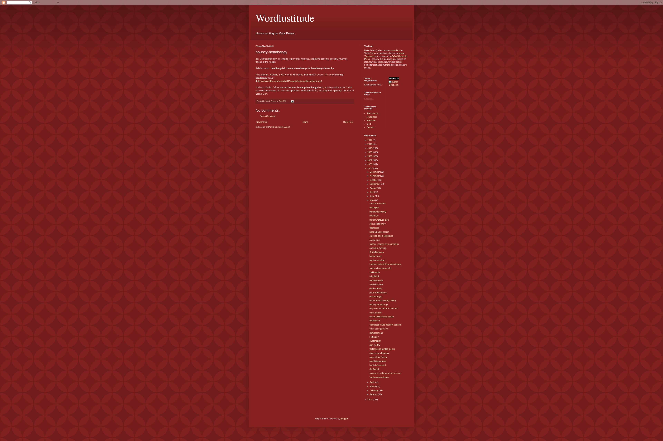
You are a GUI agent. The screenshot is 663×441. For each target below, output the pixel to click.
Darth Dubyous (376, 252)
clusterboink (375, 341)
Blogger (344, 419)
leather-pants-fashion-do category (385, 264)
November (375, 176)
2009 (370, 152)
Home (305, 122)
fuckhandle (374, 272)
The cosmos (372, 113)
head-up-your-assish (379, 232)
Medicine (371, 120)
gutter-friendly (375, 288)
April (372, 382)
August (373, 188)
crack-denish (375, 313)
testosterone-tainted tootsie (382, 349)
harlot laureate (376, 280)
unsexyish (374, 207)
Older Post (348, 122)
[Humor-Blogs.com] (398, 85)
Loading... (369, 99)
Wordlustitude (285, 18)
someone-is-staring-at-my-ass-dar (385, 373)
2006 (370, 164)
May (372, 200)
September (375, 184)
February (374, 390)
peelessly (373, 216)
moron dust (374, 240)
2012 (370, 140)
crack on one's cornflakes (381, 236)
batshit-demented (377, 365)
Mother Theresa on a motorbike (384, 244)
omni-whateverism (378, 357)
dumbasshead (376, 333)
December (375, 172)
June (372, 196)
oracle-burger (375, 296)
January (374, 394)
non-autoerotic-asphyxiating (382, 300)
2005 (370, 168)
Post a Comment (267, 116)
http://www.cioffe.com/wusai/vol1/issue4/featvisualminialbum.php (288, 81)
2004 (370, 399)
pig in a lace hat (376, 260)
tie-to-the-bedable (377, 203)
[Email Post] (292, 101)
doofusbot (374, 369)
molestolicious (376, 284)
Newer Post (261, 122)
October (374, 180)
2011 (370, 144)
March (373, 386)
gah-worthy (374, 345)
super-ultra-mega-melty (380, 268)
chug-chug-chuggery (379, 353)
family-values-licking (379, 377)
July (372, 192)
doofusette (374, 228)
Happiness (372, 117)
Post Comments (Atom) (279, 127)
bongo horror (375, 256)
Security (370, 127)
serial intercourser (377, 361)
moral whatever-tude (379, 220)
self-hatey (374, 337)
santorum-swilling (377, 248)
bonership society (377, 212)
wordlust (396, 50)
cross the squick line (378, 329)
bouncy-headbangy (378, 304)
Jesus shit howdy (377, 224)
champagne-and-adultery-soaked (385, 325)
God (369, 124)
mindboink (374, 276)
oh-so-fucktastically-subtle (381, 317)
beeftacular (374, 320)
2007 (370, 160)
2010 (370, 148)
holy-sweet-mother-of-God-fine (383, 308)
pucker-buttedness (378, 292)
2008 (370, 156)
